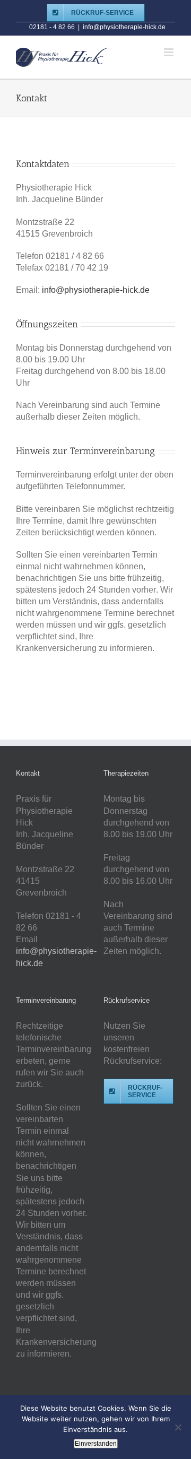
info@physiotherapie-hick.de (124, 27)
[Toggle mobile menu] (169, 52)
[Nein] (177, 1427)
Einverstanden (96, 1443)
